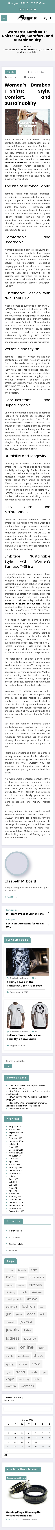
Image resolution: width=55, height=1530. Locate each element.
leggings (30, 1339)
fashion (28, 1306)
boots (22, 1278)
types (44, 1372)
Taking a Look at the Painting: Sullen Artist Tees (24, 983)
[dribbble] (27, 9)
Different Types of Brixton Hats (25, 913)
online (27, 1347)
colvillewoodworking (13, 1397)
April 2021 (13, 1191)
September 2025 (16, 1132)
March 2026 (14, 1129)
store (23, 1364)
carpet (9, 1285)
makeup (10, 1347)
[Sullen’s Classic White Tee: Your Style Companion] (27, 1015)
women (11, 1386)
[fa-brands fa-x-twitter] (23, 9)
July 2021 (13, 1182)
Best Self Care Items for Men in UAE (25, 925)
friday (42, 1307)
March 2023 (14, 1164)
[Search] (46, 18)
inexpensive (10, 1322)
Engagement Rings (22, 1478)
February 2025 (15, 1138)
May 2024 (13, 1147)
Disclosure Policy (17, 1244)
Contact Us (14, 1237)
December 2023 (16, 1150)
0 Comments (32, 77)
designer (37, 1292)
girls (8, 1314)
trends (33, 1372)
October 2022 (15, 1173)
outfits (9, 1356)
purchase (23, 1356)
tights (8, 1372)
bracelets (36, 1277)
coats (24, 1292)
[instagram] (31, 9)
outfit (42, 1348)
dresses (32, 1299)
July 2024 (13, 1144)
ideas (31, 1314)
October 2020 (15, 1208)
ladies (27, 1330)
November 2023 (16, 1152)
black (10, 1277)
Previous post (12, 910)
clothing (10, 1292)
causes (21, 1286)
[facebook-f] (20, 9)
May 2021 (13, 1188)
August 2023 (15, 1156)
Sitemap (13, 1250)
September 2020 (16, 1211)
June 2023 (13, 1158)
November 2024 (16, 1141)
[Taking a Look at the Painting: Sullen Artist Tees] (27, 961)
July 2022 (13, 1176)
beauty (22, 1270)
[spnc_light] (51, 18)
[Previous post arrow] (48, 912)
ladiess (12, 1338)
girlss (19, 1314)
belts (34, 1270)
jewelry (12, 1329)
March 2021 (14, 1193)
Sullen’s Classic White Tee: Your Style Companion (24, 1037)
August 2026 (15, 1126)
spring (10, 1364)
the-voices (9, 1400)
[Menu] (4, 18)
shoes (38, 1355)
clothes (35, 1285)
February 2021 (15, 1196)
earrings (11, 1307)
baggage (9, 1270)
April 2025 (13, 1135)
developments (14, 1299)
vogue (10, 1379)
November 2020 (16, 1205)
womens (27, 1386)
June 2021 (13, 1185)
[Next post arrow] (48, 925)
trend (20, 1372)
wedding (24, 1379)
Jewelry (37, 1478)
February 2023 (15, 1167)
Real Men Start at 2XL (19, 1108)
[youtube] (34, 9)
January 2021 (15, 1199)
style (36, 1364)
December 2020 (16, 1202)
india (42, 1314)
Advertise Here (15, 1231)
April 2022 (13, 1179)
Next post (11, 920)
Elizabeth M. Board (38, 72)
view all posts (11, 897)
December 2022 (16, 1170)
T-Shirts (10, 72)
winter (37, 1379)
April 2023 (13, 1161)
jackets (26, 1321)
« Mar (6, 1455)
